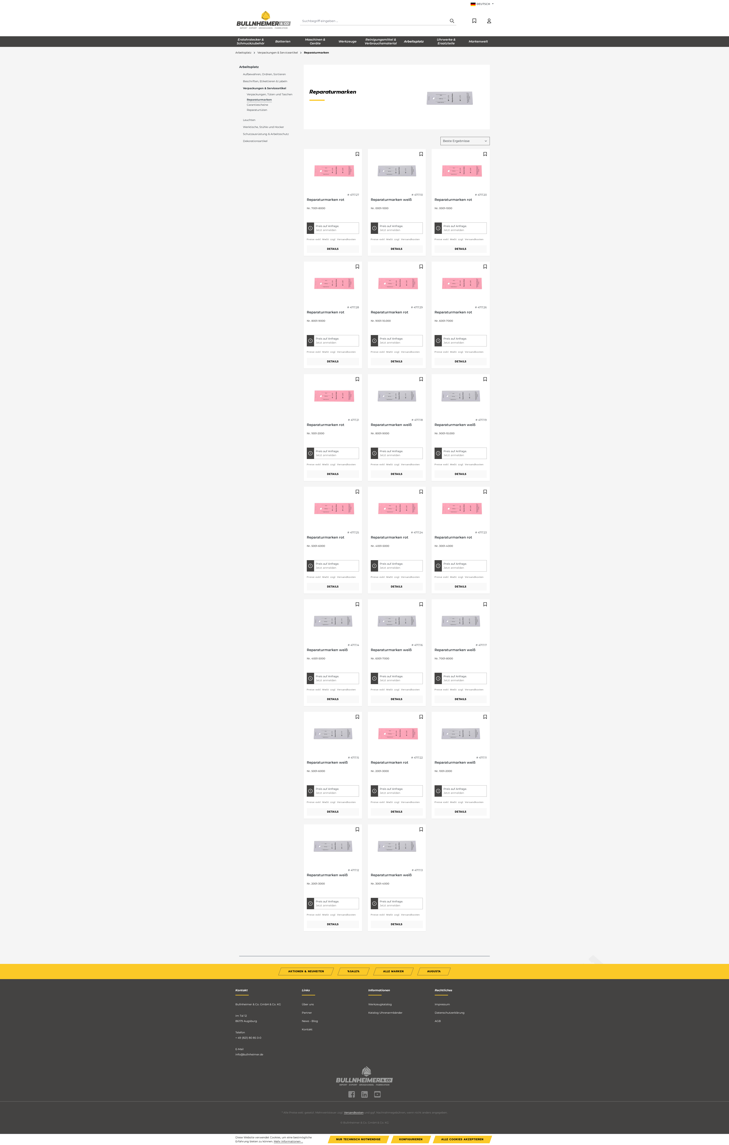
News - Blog (310, 1021)
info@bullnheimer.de (249, 1054)
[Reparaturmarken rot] (333, 171)
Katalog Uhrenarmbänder (385, 1012)
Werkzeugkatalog (380, 1004)
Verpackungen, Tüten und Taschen (269, 94)
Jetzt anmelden (326, 230)
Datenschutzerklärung (450, 1012)
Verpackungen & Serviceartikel (264, 88)
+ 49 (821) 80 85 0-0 (248, 1037)
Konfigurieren (411, 1139)
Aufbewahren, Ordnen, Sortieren (264, 74)
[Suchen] (452, 21)
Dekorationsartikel (255, 141)
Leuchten (249, 120)
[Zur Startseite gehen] (263, 20)
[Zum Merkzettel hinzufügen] (357, 154)
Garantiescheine (257, 104)
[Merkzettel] (474, 21)
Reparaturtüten (257, 110)
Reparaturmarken (259, 99)
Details (333, 249)
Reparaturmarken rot (325, 200)
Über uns (308, 1004)
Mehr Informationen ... (288, 1141)
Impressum (442, 1004)
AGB (438, 1021)
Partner (307, 1012)
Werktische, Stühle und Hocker (263, 127)
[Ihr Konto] (489, 21)
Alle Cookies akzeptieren (462, 1139)
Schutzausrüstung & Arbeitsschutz (266, 134)
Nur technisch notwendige (358, 1139)
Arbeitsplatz (249, 67)
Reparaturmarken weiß (391, 200)
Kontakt (307, 1029)
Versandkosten (354, 1112)
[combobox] (374, 21)
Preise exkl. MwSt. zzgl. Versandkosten (331, 239)
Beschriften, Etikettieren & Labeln (265, 81)
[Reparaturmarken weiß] (397, 171)
